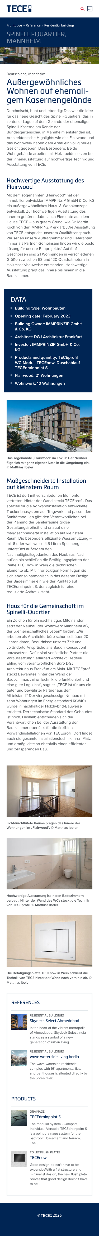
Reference (33, 25)
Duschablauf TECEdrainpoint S (47, 365)
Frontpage (14, 25)
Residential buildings (59, 25)
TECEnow (46, 363)
